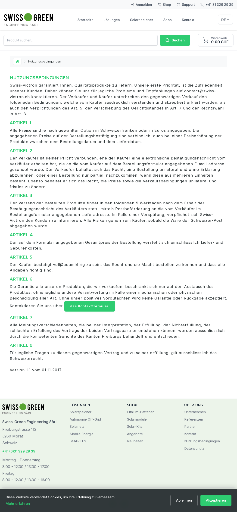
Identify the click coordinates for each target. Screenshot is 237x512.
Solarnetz (77, 426)
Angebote (135, 434)
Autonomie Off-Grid (85, 419)
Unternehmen (195, 412)
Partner (190, 426)
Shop (167, 20)
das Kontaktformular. (89, 306)
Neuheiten (135, 441)
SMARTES (78, 441)
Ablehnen (184, 500)
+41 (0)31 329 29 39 (18, 451)
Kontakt (188, 20)
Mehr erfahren (18, 503)
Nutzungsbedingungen (202, 441)
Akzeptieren (216, 500)
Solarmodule (137, 419)
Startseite (86, 20)
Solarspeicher (141, 20)
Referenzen (193, 419)
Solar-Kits (134, 426)
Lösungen (112, 20)
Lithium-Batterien (140, 412)
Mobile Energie (82, 434)
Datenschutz (194, 448)
